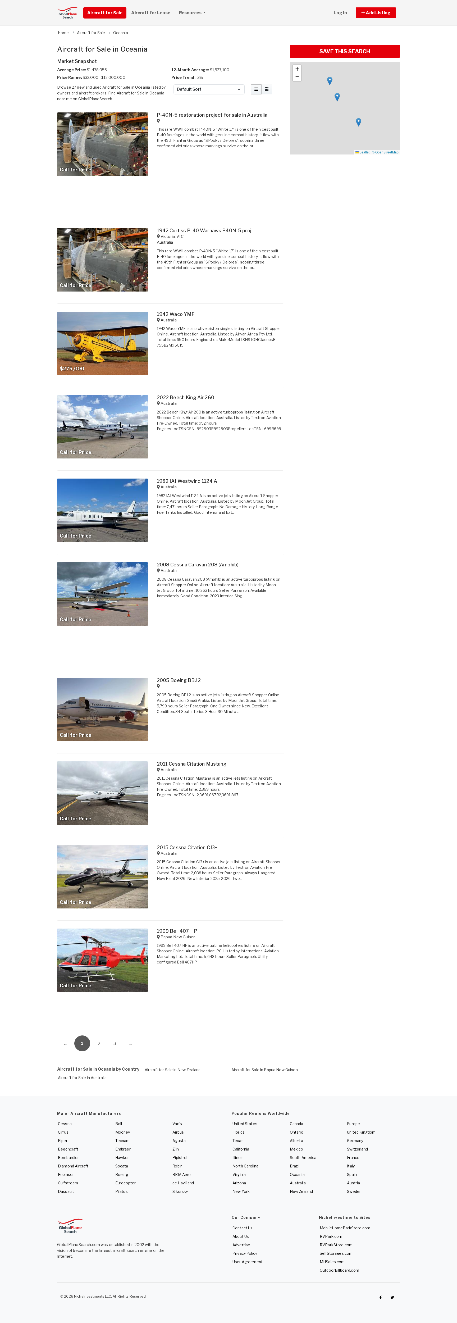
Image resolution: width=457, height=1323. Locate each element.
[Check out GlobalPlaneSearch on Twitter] (392, 1297)
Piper (62, 1140)
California (240, 1149)
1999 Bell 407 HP (177, 931)
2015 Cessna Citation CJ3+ (187, 847)
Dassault (66, 1191)
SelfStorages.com (336, 1253)
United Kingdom (361, 1132)
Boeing (121, 1174)
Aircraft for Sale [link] (104, 12)
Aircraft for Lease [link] (150, 12)
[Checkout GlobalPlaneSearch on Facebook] (380, 1297)
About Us (240, 1236)
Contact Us (242, 1228)
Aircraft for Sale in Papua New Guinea (264, 1069)
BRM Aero (181, 1174)
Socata (121, 1166)
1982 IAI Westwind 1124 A (187, 481)
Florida (238, 1132)
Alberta (296, 1140)
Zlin (175, 1149)
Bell (118, 1123)
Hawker (122, 1157)
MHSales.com (332, 1262)
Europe (353, 1123)
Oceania (297, 1174)
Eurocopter (125, 1183)
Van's (177, 1123)
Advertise (241, 1245)
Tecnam (122, 1140)
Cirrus (63, 1132)
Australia (298, 1183)
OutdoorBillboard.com (339, 1270)
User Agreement (247, 1262)
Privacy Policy (244, 1253)
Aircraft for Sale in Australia (82, 1077)
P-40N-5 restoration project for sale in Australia (212, 115)
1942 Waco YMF (176, 314)
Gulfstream (68, 1183)
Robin (177, 1166)
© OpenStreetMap (385, 152)
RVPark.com (331, 1236)
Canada (296, 1123)
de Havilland (183, 1183)
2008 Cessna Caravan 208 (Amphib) (198, 564)
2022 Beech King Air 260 (185, 397)
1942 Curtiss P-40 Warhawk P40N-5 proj (204, 230)
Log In (340, 12)
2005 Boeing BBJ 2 (179, 680)
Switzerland (357, 1149)
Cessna (65, 1123)
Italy (351, 1166)
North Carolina (245, 1166)
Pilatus (121, 1191)
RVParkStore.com (336, 1245)
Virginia (239, 1174)
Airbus (178, 1132)
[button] (376, 13)
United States (244, 1123)
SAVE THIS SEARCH (344, 51)
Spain (352, 1174)
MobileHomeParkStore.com (345, 1228)
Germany (355, 1140)
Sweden (354, 1191)
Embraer (123, 1149)
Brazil (295, 1166)
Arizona (239, 1183)
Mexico (296, 1149)
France (353, 1157)
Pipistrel (179, 1157)
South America (303, 1157)
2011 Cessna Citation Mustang (192, 764)
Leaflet (364, 152)
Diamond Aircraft (73, 1166)
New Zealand (301, 1191)
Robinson (66, 1174)
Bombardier (68, 1157)
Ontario (296, 1132)
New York (241, 1191)
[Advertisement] (170, 1016)
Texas (238, 1140)
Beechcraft (68, 1149)
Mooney (122, 1132)
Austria (353, 1183)
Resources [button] (190, 12)
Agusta (179, 1140)
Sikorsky (180, 1191)
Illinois (238, 1157)
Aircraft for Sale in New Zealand (172, 1069)
